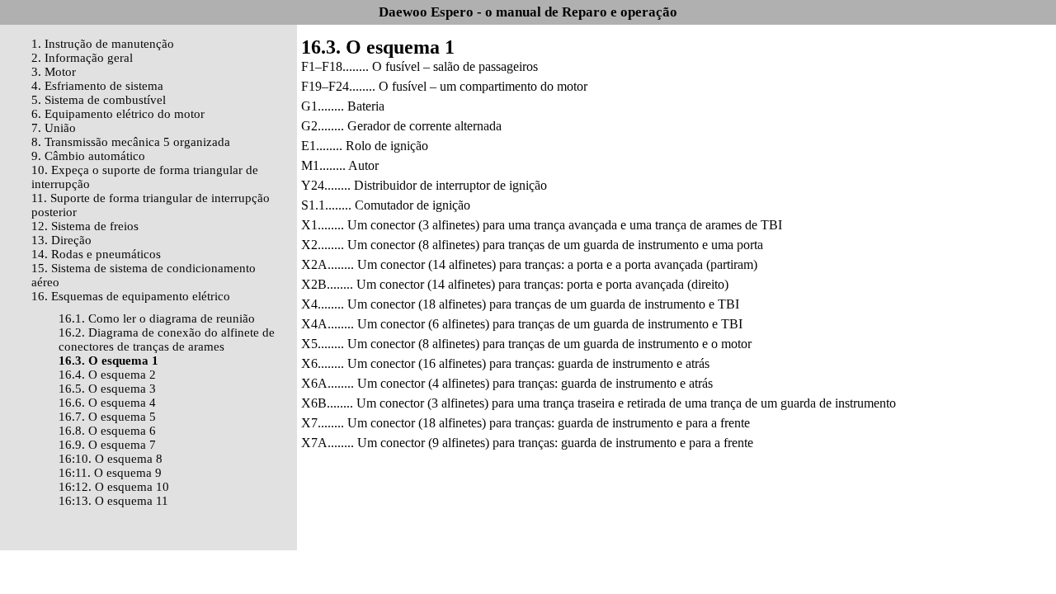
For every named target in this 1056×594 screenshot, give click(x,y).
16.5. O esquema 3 (107, 388)
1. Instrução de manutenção (102, 43)
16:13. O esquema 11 (113, 500)
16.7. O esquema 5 (107, 416)
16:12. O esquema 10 (114, 486)
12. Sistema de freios (85, 226)
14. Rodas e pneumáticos (96, 254)
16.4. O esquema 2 (107, 374)
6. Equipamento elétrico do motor (118, 113)
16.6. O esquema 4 (107, 402)
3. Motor (53, 71)
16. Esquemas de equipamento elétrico (130, 296)
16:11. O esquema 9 (110, 472)
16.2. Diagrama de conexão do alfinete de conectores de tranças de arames (167, 339)
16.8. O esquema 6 (107, 430)
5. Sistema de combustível (98, 99)
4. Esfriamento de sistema (97, 85)
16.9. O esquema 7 (107, 444)
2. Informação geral (82, 57)
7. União (53, 127)
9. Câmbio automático (88, 156)
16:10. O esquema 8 (111, 458)
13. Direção (61, 240)
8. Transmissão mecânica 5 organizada (130, 141)
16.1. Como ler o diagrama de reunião (157, 318)
